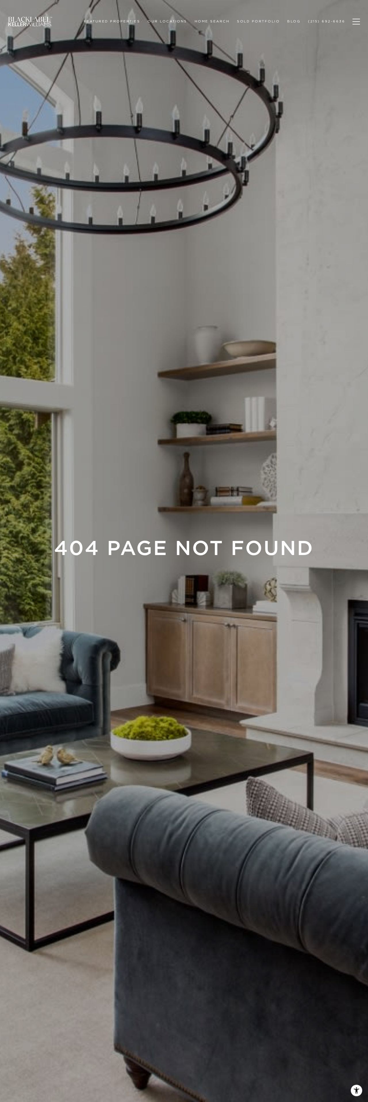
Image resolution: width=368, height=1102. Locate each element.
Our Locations (167, 21)
